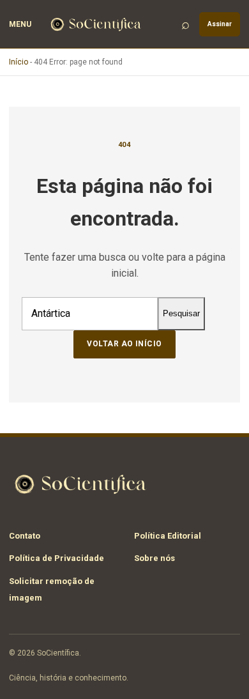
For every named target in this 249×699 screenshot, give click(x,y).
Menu (20, 24)
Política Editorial (167, 536)
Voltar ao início (124, 343)
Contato (24, 536)
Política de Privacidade (56, 558)
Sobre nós (154, 558)
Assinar (219, 23)
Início (18, 62)
